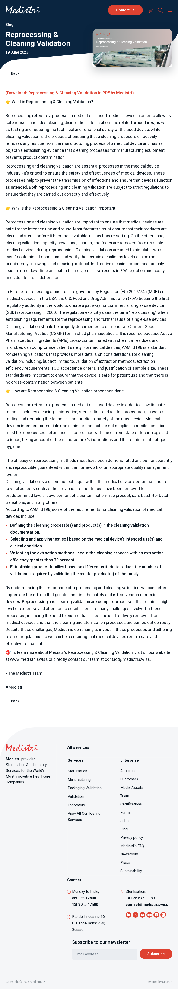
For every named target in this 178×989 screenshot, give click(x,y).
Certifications (131, 804)
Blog (124, 829)
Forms (125, 812)
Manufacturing (79, 779)
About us (127, 771)
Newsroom (129, 854)
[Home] (23, 10)
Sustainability (131, 871)
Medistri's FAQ (132, 846)
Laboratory (76, 805)
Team (124, 796)
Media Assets (131, 787)
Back (15, 73)
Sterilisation (77, 771)
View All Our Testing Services (84, 816)
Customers (129, 779)
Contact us (125, 10)
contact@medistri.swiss (147, 904)
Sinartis (167, 981)
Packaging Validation (85, 788)
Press (125, 862)
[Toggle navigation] (168, 9)
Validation (76, 796)
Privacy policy (131, 837)
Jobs (124, 821)
